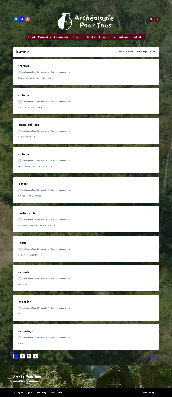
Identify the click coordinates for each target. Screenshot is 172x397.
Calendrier (91, 37)
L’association (44, 37)
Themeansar (56, 392)
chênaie (23, 95)
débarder (24, 272)
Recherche (138, 37)
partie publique (28, 125)
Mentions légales (150, 392)
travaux (23, 66)
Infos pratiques (121, 37)
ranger (22, 242)
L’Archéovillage (61, 37)
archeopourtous (29, 72)
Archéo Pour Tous (27, 377)
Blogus (45, 392)
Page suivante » (152, 356)
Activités (77, 37)
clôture (23, 184)
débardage (25, 331)
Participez (104, 37)
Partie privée (27, 213)
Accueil (31, 37)
